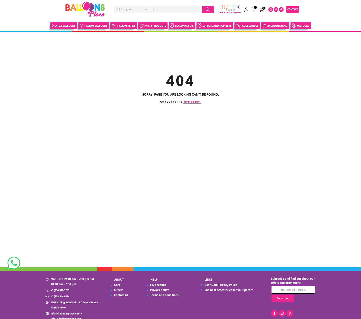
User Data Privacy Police (220, 284)
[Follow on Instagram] (282, 313)
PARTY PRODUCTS (155, 25)
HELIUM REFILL (126, 25)
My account (157, 284)
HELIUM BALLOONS (95, 25)
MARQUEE (303, 25)
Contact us (121, 295)
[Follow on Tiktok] (290, 313)
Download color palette (230, 12)
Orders (118, 290)
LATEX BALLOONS (65, 25)
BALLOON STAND (277, 25)
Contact (292, 9)
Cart (116, 284)
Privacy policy (159, 290)
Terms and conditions (164, 295)
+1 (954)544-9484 (60, 296)
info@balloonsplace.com (65, 313)
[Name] (208, 9)
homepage (192, 101)
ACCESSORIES (250, 25)
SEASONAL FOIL (184, 25)
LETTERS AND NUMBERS (216, 25)
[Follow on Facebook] (274, 313)
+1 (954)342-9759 (60, 290)
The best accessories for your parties (228, 290)
